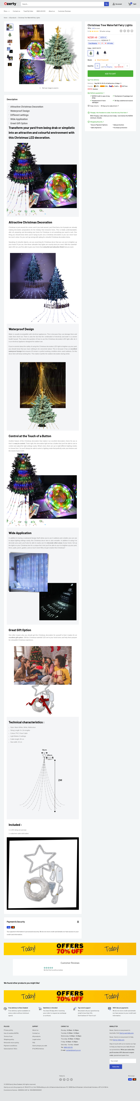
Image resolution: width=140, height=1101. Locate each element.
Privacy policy (8, 1030)
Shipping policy (9, 1039)
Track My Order (28, 11)
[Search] (106, 4)
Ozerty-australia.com (127, 1033)
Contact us (16, 11)
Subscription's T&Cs (10, 1049)
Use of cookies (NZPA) (11, 1033)
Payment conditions (10, 1045)
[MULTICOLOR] (105, 53)
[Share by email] (132, 30)
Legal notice (36, 1039)
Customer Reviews (64, 11)
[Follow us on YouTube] (67, 1079)
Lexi (93, 28)
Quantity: (91, 66)
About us (52, 11)
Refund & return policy (11, 1042)
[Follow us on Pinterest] (64, 1079)
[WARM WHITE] (91, 53)
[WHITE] (98, 53)
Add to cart (110, 74)
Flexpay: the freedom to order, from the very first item (108, 112)
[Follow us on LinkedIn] (71, 1079)
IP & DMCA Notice (38, 1049)
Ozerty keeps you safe (39, 1045)
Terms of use (8, 1036)
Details (99, 118)
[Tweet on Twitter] (128, 30)
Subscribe (115, 1067)
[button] (94, 31)
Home (5, 17)
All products (12, 17)
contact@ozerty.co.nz (73, 1050)
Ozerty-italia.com (118, 1040)
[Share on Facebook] (121, 30)
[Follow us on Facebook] (60, 1079)
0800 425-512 (41, 11)
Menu (5, 11)
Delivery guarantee (96, 93)
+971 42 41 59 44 (103, 1087)
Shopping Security (96, 122)
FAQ (33, 1042)
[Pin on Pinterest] (124, 30)
